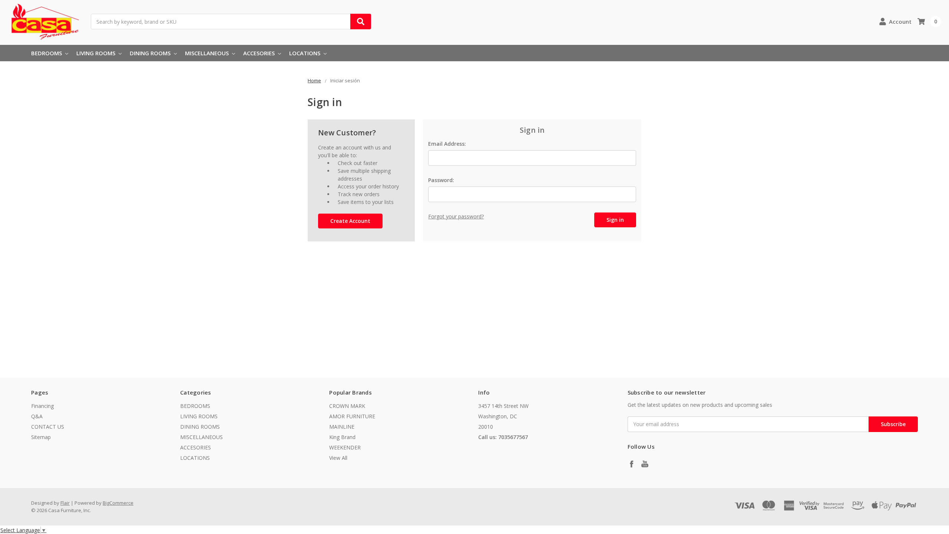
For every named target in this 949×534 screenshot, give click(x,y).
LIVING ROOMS (96, 53)
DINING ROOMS (151, 53)
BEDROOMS (47, 53)
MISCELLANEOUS (207, 53)
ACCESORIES (259, 53)
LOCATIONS (305, 53)
